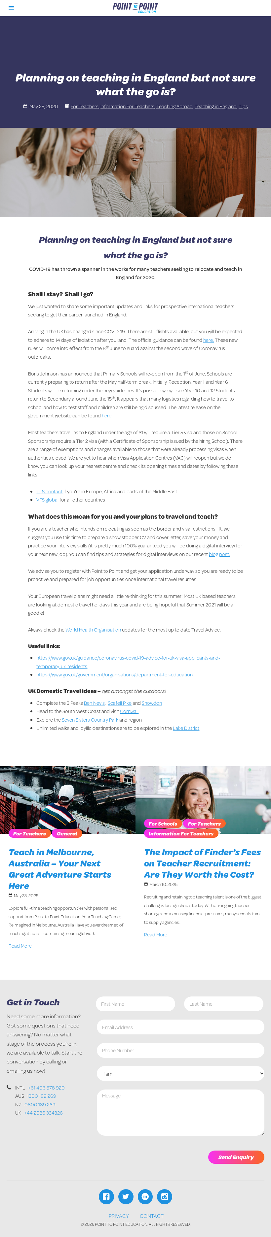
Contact (152, 1216)
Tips (243, 106)
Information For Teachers (127, 106)
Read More (20, 945)
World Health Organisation (93, 629)
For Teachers (84, 106)
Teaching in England (216, 106)
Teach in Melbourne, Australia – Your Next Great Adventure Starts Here (60, 868)
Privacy (119, 1216)
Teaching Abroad (174, 106)
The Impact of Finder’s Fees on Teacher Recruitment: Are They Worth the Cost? (202, 863)
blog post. (219, 554)
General (67, 833)
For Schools (163, 823)
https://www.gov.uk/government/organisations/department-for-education (114, 674)
